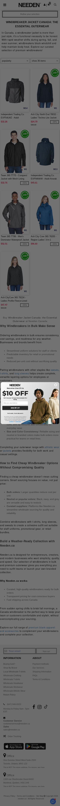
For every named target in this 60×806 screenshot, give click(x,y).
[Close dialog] (55, 385)
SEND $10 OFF (15, 408)
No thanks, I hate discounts (15, 413)
